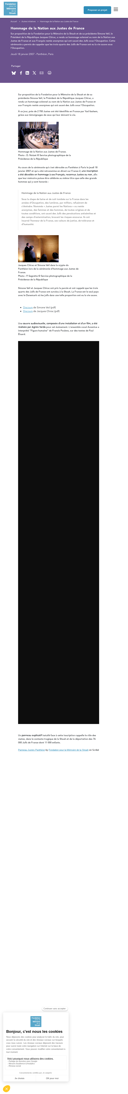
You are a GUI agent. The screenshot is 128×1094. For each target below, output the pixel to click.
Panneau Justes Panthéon (31, 750)
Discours (28, 307)
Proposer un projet (97, 10)
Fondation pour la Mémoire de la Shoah (69, 750)
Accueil (14, 21)
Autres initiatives (29, 21)
